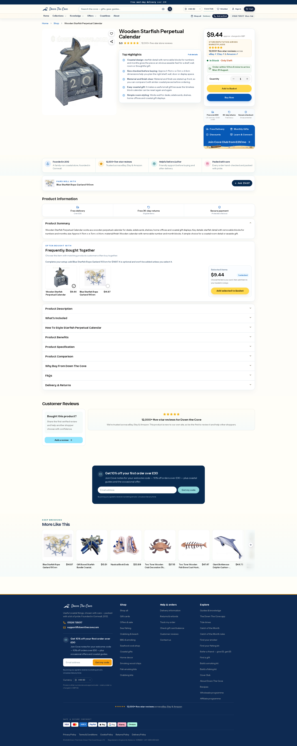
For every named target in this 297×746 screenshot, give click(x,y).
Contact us (165, 639)
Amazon (232, 54)
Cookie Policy (106, 734)
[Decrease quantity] (233, 79)
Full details (193, 54)
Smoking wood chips (130, 663)
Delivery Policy (139, 734)
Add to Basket (229, 88)
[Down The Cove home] (78, 606)
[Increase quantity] (247, 79)
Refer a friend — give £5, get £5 (215, 651)
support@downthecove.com (83, 627)
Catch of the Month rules (212, 634)
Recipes (204, 686)
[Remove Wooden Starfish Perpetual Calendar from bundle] (74, 286)
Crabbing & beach (129, 634)
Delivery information (170, 610)
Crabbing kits (126, 675)
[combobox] (126, 9)
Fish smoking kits (128, 669)
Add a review (62, 440)
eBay (212, 54)
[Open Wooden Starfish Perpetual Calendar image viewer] (79, 72)
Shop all (197, 16)
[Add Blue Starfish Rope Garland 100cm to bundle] (108, 286)
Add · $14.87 (244, 183)
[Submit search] (170, 9)
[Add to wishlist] (111, 33)
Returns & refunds (169, 616)
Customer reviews (169, 634)
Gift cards (125, 616)
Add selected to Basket (230, 291)
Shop (56, 23)
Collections (57, 16)
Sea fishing (125, 628)
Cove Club (208, 9)
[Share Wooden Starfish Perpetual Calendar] (111, 41)
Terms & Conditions (88, 734)
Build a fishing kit (208, 669)
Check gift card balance (172, 628)
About (116, 16)
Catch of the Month (210, 628)
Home (46, 16)
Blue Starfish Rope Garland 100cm (75, 184)
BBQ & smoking (128, 639)
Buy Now (229, 97)
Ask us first (222, 16)
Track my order (167, 622)
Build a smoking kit (209, 663)
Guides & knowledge (210, 610)
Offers (90, 16)
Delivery (206, 16)
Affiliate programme (210, 698)
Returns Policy (122, 734)
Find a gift (205, 657)
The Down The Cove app (212, 616)
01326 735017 (74, 622)
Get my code (189, 490)
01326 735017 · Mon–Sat (242, 16)
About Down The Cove (211, 681)
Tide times (205, 622)
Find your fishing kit (209, 645)
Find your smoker (208, 639)
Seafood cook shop (130, 645)
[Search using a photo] (163, 9)
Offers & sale (126, 622)
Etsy (220, 54)
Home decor (126, 657)
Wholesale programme (212, 692)
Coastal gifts (126, 651)
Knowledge (75, 16)
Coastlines (105, 16)
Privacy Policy (69, 734)
